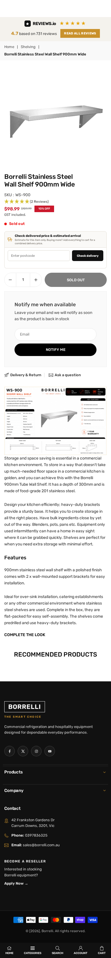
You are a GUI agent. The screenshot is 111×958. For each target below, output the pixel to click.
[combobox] (39, 255)
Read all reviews (80, 33)
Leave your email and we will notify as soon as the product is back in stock (53, 315)
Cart (102, 953)
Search (57, 953)
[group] (55, 116)
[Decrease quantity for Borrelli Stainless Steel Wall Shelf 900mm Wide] (10, 280)
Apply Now (16, 883)
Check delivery (87, 256)
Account (80, 953)
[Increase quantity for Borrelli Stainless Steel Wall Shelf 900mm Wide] (36, 280)
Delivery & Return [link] (25, 375)
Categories (32, 953)
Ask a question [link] (68, 375)
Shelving (28, 47)
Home (9, 47)
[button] (55, 201)
